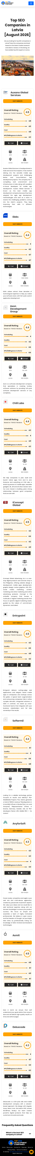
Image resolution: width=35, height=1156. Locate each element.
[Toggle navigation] (31, 3)
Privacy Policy (11, 1150)
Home (3, 1147)
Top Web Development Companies (19, 1151)
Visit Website (17, 101)
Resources (10, 1147)
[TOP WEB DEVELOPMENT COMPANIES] (7, 3)
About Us (30, 1147)
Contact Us (17, 1147)
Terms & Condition (22, 1150)
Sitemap (24, 1147)
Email (25, 143)
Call (11, 143)
